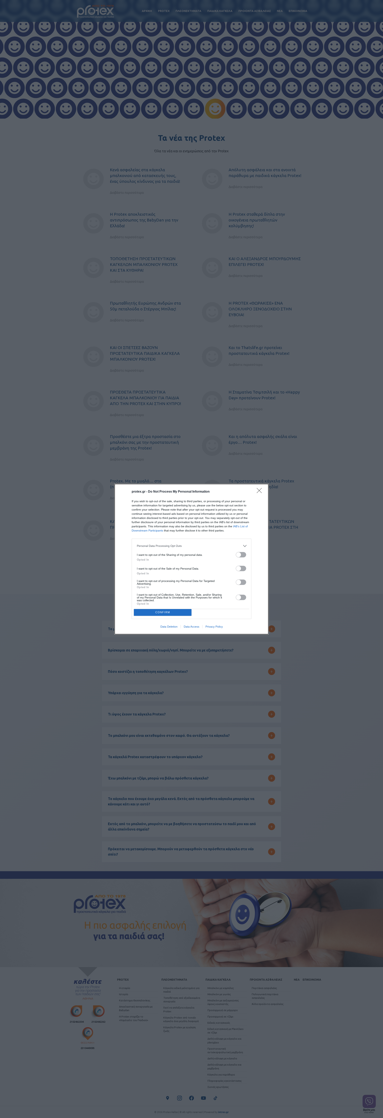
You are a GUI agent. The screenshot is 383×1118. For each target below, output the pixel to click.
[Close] (260, 492)
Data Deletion (169, 626)
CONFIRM (162, 612)
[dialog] (191, 559)
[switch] (241, 554)
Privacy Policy (214, 626)
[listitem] (191, 546)
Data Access (191, 626)
